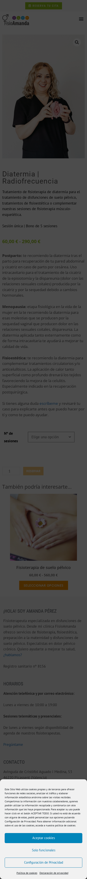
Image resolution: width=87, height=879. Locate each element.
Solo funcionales (43, 850)
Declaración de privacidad (53, 873)
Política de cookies (27, 873)
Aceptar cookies (43, 838)
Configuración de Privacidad (43, 862)
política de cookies (65, 825)
